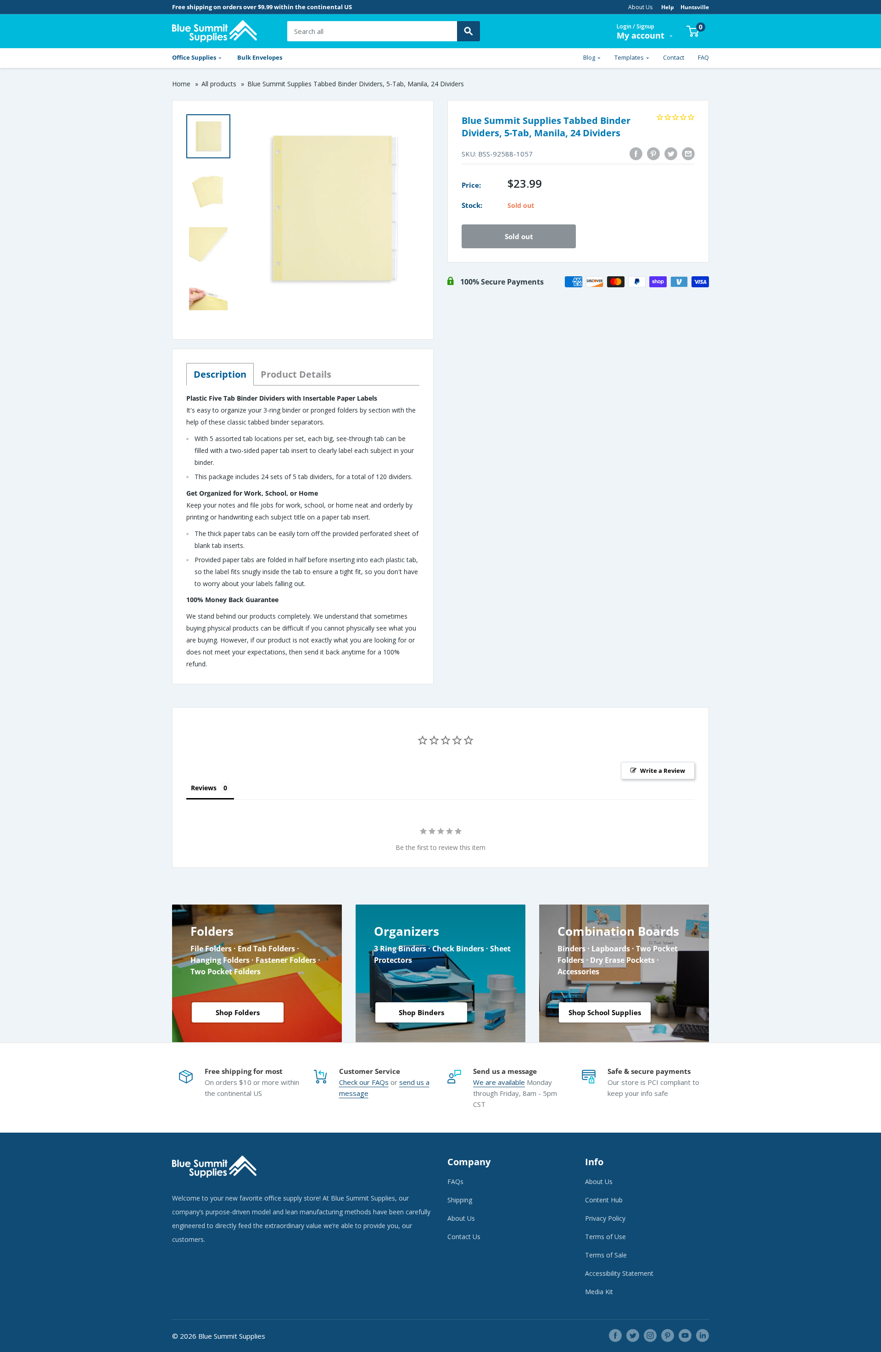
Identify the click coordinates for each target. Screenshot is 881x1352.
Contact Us (463, 1236)
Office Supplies (194, 57)
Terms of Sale (606, 1255)
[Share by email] (688, 153)
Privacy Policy (605, 1218)
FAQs (380, 1082)
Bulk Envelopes (259, 57)
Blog (589, 57)
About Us (640, 7)
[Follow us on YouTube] (685, 1335)
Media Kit (599, 1291)
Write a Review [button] (662, 770)
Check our (355, 1082)
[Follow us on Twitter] (632, 1335)
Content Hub (604, 1200)
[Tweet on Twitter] (670, 153)
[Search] (468, 31)
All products (218, 83)
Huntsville (694, 7)
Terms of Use (605, 1236)
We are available (499, 1082)
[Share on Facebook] (636, 153)
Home (181, 83)
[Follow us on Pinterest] (667, 1335)
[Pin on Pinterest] (653, 153)
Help (667, 7)
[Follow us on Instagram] (650, 1335)
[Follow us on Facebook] (615, 1335)
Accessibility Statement (619, 1273)
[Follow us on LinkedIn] (702, 1335)
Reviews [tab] (204, 787)
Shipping (459, 1200)
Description (220, 374)
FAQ (703, 57)
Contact (673, 57)
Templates (629, 57)
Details (296, 374)
